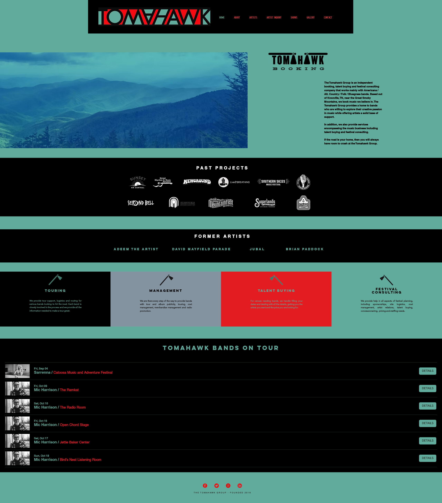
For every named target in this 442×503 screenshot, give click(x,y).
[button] (42, 372)
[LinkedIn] (239, 485)
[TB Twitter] (216, 485)
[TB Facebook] (205, 485)
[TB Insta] (228, 485)
